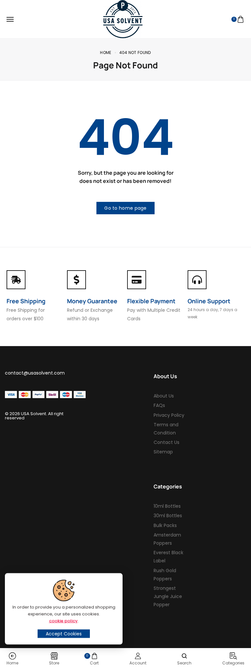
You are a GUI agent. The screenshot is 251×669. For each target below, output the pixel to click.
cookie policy (63, 621)
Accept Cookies (64, 633)
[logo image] (122, 19)
